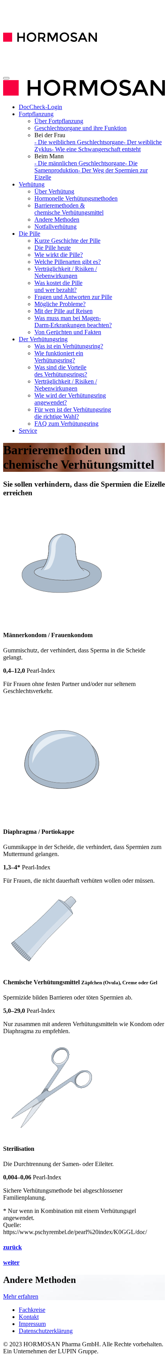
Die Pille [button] (29, 233)
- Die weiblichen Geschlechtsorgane (78, 142)
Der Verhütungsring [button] (43, 339)
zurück (12, 1247)
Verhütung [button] (32, 184)
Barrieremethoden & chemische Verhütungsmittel (69, 209)
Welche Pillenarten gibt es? (67, 261)
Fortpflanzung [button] (36, 114)
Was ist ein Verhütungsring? (68, 346)
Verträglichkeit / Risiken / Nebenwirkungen (65, 272)
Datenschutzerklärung (46, 1331)
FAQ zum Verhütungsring (66, 423)
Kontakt (29, 1316)
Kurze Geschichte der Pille (67, 240)
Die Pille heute (52, 247)
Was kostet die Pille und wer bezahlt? (58, 286)
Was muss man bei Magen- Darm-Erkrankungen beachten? (73, 321)
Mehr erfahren (20, 1296)
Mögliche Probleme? (60, 304)
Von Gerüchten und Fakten (67, 332)
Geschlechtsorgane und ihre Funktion (80, 128)
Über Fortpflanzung (58, 121)
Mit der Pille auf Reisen (63, 311)
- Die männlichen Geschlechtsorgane (79, 163)
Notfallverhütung (55, 226)
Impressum (32, 1323)
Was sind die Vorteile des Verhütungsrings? (60, 371)
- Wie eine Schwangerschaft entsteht (96, 149)
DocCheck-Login (40, 107)
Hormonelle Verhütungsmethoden (76, 198)
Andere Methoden (56, 219)
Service (28, 430)
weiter (11, 1262)
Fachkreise (32, 1309)
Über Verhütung (54, 191)
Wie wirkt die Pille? (58, 254)
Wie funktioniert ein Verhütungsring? (58, 357)
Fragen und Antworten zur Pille (73, 297)
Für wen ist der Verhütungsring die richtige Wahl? (72, 413)
